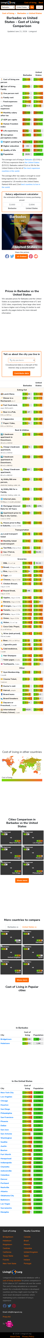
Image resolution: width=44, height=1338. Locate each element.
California (7, 1252)
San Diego (5, 1109)
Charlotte (5, 1167)
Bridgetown (6, 1039)
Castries (6, 1248)
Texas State (8, 1256)
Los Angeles (6, 1096)
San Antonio (6, 1134)
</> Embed (21, 256)
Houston (4, 1105)
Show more (22, 880)
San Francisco (7, 1117)
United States (35, 13)
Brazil (26, 1240)
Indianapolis (6, 1162)
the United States (32, 162)
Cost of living (30, 2)
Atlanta (4, 1191)
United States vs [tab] (29, 927)
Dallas (3, 1125)
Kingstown (7, 1244)
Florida (6, 1259)
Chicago (4, 1101)
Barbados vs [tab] (13, 927)
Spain (26, 1256)
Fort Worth (6, 1154)
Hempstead (6, 1158)
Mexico (27, 1244)
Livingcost (33, 31)
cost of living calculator (12, 1280)
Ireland (27, 1259)
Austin (4, 1146)
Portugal (27, 1263)
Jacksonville (6, 1171)
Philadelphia (6, 1113)
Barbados (21, 13)
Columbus (5, 1175)
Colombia (28, 1248)
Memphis (5, 1212)
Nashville (5, 1187)
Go (32, 7)
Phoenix (4, 1121)
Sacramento (6, 1208)
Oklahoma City (7, 1195)
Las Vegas (5, 1204)
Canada (27, 1237)
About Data (15, 1336)
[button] (7, 256)
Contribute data (21, 373)
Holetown (5, 1043)
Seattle (4, 1142)
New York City (7, 1092)
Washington (6, 1138)
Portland (5, 1183)
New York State (9, 1263)
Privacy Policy (28, 1336)
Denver (4, 1179)
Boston (4, 1150)
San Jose (5, 1129)
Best (41, 2)
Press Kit (6, 1316)
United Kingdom (31, 1252)
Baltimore (5, 1200)
